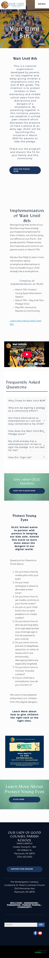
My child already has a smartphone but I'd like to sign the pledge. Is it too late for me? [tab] (26, 445)
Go (41, 925)
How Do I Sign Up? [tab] (19, 458)
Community (25, 907)
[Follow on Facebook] (35, 933)
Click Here (18, 799)
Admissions (31, 903)
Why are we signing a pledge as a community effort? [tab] (26, 409)
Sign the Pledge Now (22, 170)
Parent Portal (31, 905)
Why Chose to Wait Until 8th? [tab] (26, 401)
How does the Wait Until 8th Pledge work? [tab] (26, 432)
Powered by (42, 950)
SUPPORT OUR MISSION (22, 869)
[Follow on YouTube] (40, 933)
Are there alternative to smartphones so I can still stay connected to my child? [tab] (26, 421)
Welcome (16, 903)
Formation (14, 905)
